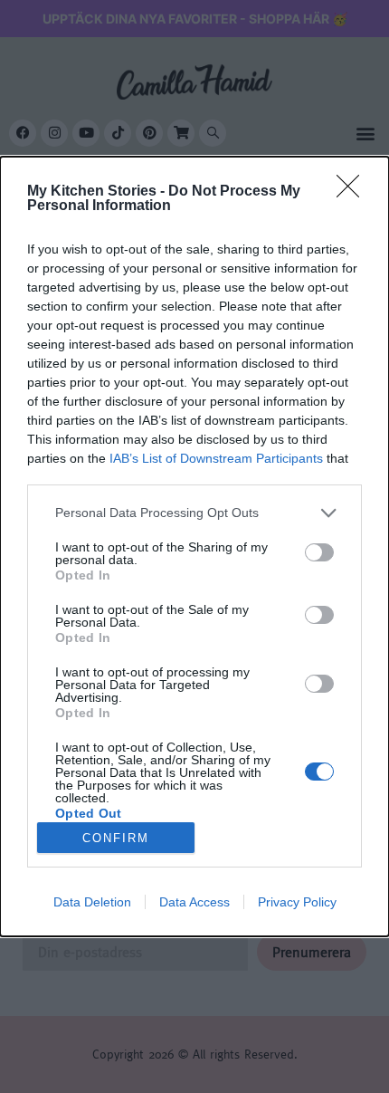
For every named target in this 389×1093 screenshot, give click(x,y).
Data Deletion (92, 902)
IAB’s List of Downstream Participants (216, 458)
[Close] (354, 192)
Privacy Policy (297, 902)
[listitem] (194, 513)
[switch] (319, 552)
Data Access (194, 902)
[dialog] (194, 546)
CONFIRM (115, 838)
